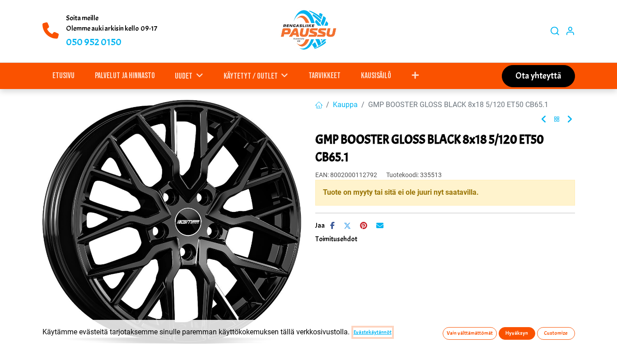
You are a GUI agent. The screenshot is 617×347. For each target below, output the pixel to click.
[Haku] (555, 31)
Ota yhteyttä (538, 75)
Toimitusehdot (336, 239)
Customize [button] (556, 333)
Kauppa (345, 104)
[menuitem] (63, 76)
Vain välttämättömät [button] (470, 333)
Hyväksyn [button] (516, 333)
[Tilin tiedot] (570, 31)
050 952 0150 (94, 42)
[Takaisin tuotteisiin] (557, 119)
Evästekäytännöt (373, 332)
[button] (415, 76)
